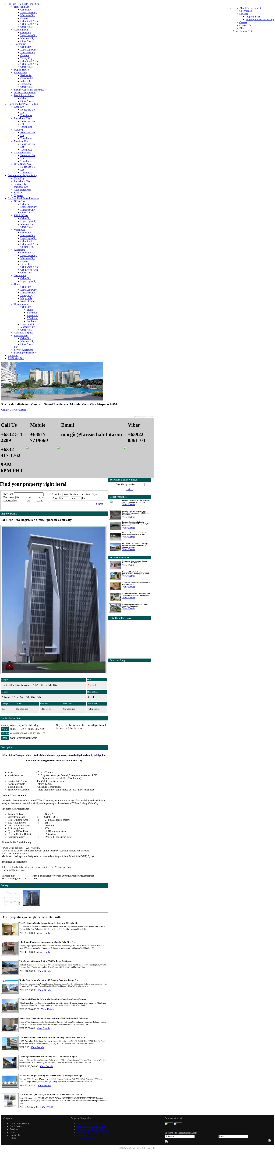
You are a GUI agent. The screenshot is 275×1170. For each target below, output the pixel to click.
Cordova (24, 18)
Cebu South (26, 241)
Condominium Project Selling (22, 175)
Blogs (242, 28)
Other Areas (26, 26)
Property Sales (253, 16)
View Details (19, 409)
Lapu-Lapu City (28, 12)
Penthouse (32, 321)
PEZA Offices (21, 215)
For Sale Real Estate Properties (23, 4)
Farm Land (26, 84)
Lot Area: (8, 500)
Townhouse (20, 44)
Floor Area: (9, 497)
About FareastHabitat (250, 8)
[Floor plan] (12, 906)
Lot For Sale (20, 72)
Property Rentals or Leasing (260, 19)
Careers (243, 22)
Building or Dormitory (25, 352)
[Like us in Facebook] (169, 1130)
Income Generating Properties (29, 89)
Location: (57, 494)
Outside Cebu (27, 246)
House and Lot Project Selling (23, 104)
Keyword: (8, 494)
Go (129, 489)
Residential (26, 75)
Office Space (20, 201)
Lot (22, 112)
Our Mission (245, 11)
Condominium (21, 29)
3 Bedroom (32, 318)
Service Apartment (23, 349)
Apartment (19, 249)
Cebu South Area (29, 21)
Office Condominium (24, 92)
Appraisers (13, 355)
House (17, 284)
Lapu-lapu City (28, 324)
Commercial (26, 78)
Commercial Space (23, 332)
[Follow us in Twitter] (178, 1130)
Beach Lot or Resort (24, 95)
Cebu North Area (29, 24)
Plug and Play (21, 335)
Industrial (25, 81)
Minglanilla (26, 298)
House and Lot (21, 6)
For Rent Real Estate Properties (23, 198)
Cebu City (25, 9)
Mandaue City (27, 15)
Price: (55, 498)
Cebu (23, 98)
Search (99, 503)
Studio (30, 309)
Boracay (18, 192)
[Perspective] (31, 906)
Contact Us (245, 25)
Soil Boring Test (16, 358)
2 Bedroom (32, 315)
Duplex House (21, 69)
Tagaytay (18, 195)
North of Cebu (27, 301)
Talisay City (26, 58)
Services (243, 13)
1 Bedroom (32, 312)
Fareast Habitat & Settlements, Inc (143, 1148)
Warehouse (19, 229)
